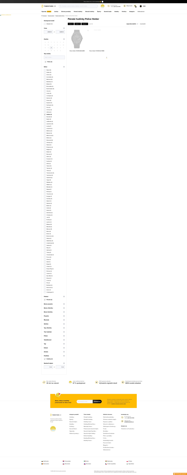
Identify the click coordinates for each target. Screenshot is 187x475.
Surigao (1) (49, 196)
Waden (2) (49, 184)
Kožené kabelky (88, 436)
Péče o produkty (107, 436)
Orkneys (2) (49, 142)
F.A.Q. (104, 438)
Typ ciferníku (48, 328)
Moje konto (129, 6)
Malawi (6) (49, 224)
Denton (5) (49, 98)
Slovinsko (88, 464)
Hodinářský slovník (108, 440)
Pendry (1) (49, 191)
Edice (45, 67)
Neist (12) (49, 70)
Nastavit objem (48, 363)
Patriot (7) (49, 145)
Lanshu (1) (49, 222)
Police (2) (49, 62)
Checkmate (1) (50, 255)
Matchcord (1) (50, 135)
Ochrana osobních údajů (109, 419)
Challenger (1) (50, 292)
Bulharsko (46, 461)
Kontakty (105, 431)
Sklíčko (46, 324)
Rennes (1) (49, 154)
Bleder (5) (49, 84)
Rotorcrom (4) (50, 236)
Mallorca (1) (49, 131)
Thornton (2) (50, 194)
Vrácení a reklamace (108, 424)
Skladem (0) (50, 24)
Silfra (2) (49, 163)
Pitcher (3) (49, 271)
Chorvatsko (68, 461)
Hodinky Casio (87, 422)
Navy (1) (48, 248)
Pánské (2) (49, 299)
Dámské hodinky (88, 419)
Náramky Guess (88, 426)
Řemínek (46, 320)
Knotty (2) (49, 220)
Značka (46, 39)
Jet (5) (48, 217)
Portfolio (46, 356)
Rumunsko (46, 464)
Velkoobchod (106, 450)
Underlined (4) (50, 243)
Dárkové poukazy (73, 433)
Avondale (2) (50, 77)
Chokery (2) (49, 215)
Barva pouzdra (48, 304)
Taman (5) (49, 166)
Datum (46, 348)
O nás (104, 429)
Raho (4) (49, 231)
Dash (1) (48, 262)
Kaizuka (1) (49, 117)
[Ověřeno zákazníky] (5, 15)
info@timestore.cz (129, 422)
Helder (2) (49, 114)
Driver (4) (49, 100)
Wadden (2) (49, 182)
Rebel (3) (49, 152)
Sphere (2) (49, 203)
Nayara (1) (49, 189)
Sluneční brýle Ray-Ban (90, 431)
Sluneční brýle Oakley (89, 433)
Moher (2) (49, 138)
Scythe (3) (49, 161)
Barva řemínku (48, 312)
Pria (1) (48, 283)
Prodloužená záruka (108, 447)
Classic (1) (49, 266)
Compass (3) (50, 96)
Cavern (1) (49, 273)
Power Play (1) (50, 269)
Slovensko (67, 464)
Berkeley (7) (50, 82)
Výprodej (71, 431)
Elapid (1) (49, 264)
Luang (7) (49, 126)
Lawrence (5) (50, 124)
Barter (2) (49, 205)
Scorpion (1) (49, 159)
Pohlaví (46, 296)
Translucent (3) (50, 173)
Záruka (46, 352)
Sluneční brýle (73, 422)
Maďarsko (110, 461)
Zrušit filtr (91, 24)
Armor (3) (49, 75)
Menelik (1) (49, 227)
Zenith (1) (49, 210)
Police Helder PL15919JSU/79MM (96, 51)
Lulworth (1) (49, 128)
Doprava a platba (107, 422)
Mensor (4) (49, 229)
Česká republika (111, 464)
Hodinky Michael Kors (89, 424)
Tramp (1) (49, 252)
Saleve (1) (49, 238)
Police (70, 24)
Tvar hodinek (48, 332)
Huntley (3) (49, 198)
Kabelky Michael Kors (89, 438)
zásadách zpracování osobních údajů (118, 403)
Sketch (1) (49, 201)
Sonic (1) (49, 290)
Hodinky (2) (50, 359)
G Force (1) (49, 110)
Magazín (105, 445)
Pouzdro (46, 316)
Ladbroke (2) (50, 121)
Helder (77, 24)
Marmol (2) (49, 133)
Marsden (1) (49, 187)
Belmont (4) (49, 79)
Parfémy (71, 426)
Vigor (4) (49, 180)
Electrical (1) (49, 287)
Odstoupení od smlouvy (109, 426)
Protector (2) (50, 147)
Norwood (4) (50, 140)
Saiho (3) (49, 156)
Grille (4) (49, 208)
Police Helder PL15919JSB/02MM (77, 51)
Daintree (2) (49, 212)
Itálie (87, 461)
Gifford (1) (49, 112)
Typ (45, 344)
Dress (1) (49, 259)
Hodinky (71, 417)
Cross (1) (49, 280)
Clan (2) (48, 91)
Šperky (71, 419)
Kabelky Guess (87, 440)
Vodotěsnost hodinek (108, 433)
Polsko (130, 461)
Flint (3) (48, 107)
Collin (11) (49, 93)
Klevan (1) (49, 278)
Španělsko (131, 464)
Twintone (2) (50, 175)
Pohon (46, 336)
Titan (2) (49, 170)
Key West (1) (49, 276)
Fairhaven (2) (50, 105)
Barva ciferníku (48, 308)
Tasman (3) (49, 168)
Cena (45, 28)
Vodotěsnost (47, 340)
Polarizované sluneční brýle (91, 429)
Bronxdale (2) (50, 86)
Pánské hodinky (51, 15)
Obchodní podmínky (108, 417)
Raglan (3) (49, 149)
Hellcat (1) (49, 250)
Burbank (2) (49, 285)
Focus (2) (49, 257)
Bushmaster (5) (50, 89)
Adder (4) (49, 72)
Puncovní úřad (107, 443)
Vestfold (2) (49, 177)
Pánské (84, 24)
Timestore (45, 15)
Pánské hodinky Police (60, 15)
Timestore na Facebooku (127, 429)
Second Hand (72, 429)
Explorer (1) (49, 103)
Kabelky (71, 424)
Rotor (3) (49, 234)
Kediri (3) (49, 119)
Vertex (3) (49, 245)
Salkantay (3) (50, 241)
